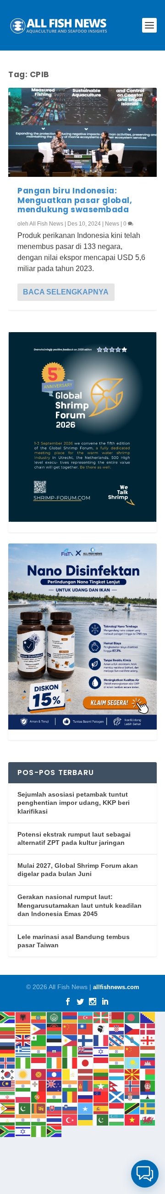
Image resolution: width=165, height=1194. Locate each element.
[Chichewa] (54, 1028)
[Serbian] (132, 1097)
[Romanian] (70, 1097)
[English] (23, 1040)
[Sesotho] (148, 1097)
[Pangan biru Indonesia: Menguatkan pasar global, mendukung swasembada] (82, 132)
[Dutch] (8, 1040)
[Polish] (23, 1097)
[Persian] (8, 1097)
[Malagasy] (148, 1074)
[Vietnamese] (132, 1119)
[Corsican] (101, 1028)
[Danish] (148, 1028)
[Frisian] (117, 1040)
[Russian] (86, 1097)
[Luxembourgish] (117, 1074)
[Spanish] (101, 1108)
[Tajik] (8, 1119)
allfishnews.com (116, 987)
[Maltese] (39, 1085)
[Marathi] (70, 1085)
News (112, 224)
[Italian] (70, 1062)
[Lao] (54, 1074)
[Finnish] (86, 1040)
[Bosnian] (148, 1017)
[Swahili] (132, 1108)
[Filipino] (70, 1040)
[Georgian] (148, 1040)
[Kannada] (117, 1062)
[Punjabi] (54, 1097)
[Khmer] (148, 1062)
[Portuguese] (39, 1097)
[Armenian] (70, 1017)
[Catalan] (23, 1028)
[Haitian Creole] (54, 1051)
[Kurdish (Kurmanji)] (23, 1074)
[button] (145, 1174)
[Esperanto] (39, 1040)
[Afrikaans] (8, 1017)
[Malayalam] (23, 1085)
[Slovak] (54, 1108)
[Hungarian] (148, 1051)
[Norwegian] (132, 1085)
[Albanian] (23, 1017)
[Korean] (8, 1074)
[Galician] (132, 1040)
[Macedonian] (132, 1074)
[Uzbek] (117, 1119)
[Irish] (54, 1062)
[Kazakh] (132, 1062)
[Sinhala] (39, 1108)
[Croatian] (117, 1028)
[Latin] (70, 1074)
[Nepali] (117, 1085)
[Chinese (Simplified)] (70, 1028)
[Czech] (132, 1028)
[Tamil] (23, 1119)
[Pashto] (148, 1085)
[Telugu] (39, 1119)
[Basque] (101, 1017)
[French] (101, 1040)
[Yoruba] (39, 1131)
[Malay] (8, 1085)
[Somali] (86, 1108)
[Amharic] (39, 1017)
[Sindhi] (23, 1108)
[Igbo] (23, 1062)
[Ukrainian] (86, 1119)
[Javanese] (101, 1062)
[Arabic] (54, 1017)
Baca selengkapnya (66, 292)
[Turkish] (70, 1119)
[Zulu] (54, 1131)
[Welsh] (148, 1119)
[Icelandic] (8, 1062)
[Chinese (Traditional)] (86, 1028)
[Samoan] (101, 1097)
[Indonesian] (39, 1062)
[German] (8, 1051)
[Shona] (8, 1108)
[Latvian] (86, 1074)
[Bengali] (132, 1017)
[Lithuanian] (101, 1074)
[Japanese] (86, 1062)
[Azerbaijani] (86, 1017)
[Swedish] (148, 1108)
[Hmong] (132, 1051)
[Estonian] (54, 1040)
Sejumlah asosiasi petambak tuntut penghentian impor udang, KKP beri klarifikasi (73, 803)
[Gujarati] (39, 1051)
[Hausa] (70, 1051)
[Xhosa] (8, 1131)
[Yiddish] (23, 1131)
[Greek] (23, 1051)
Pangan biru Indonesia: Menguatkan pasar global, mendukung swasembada (74, 200)
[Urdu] (101, 1119)
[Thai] (54, 1119)
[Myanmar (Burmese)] (101, 1085)
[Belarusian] (117, 1017)
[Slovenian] (70, 1108)
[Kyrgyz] (39, 1074)
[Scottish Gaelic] (117, 1097)
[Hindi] (117, 1051)
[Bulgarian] (8, 1028)
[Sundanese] (117, 1108)
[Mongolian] (86, 1085)
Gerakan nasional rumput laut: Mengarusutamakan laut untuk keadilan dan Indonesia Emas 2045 (79, 905)
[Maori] (54, 1085)
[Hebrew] (101, 1051)
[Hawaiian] (86, 1051)
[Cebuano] (39, 1028)
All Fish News (46, 224)
